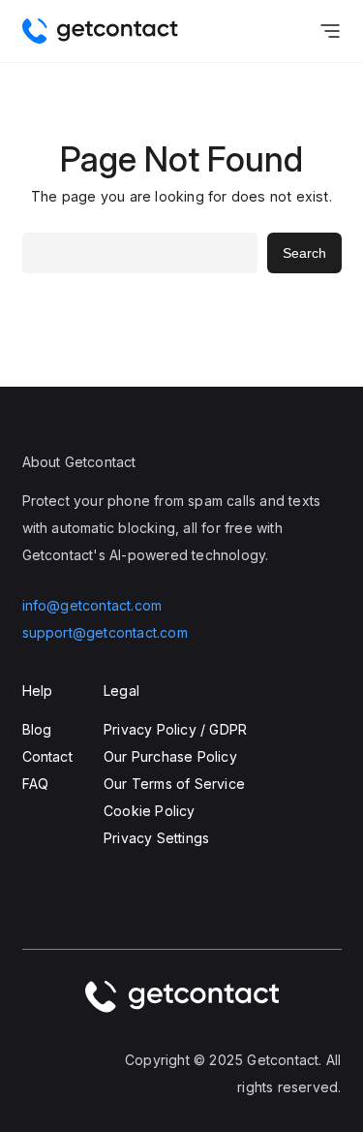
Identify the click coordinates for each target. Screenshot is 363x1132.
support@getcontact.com (105, 632)
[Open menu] (330, 31)
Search (304, 253)
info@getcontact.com (92, 605)
